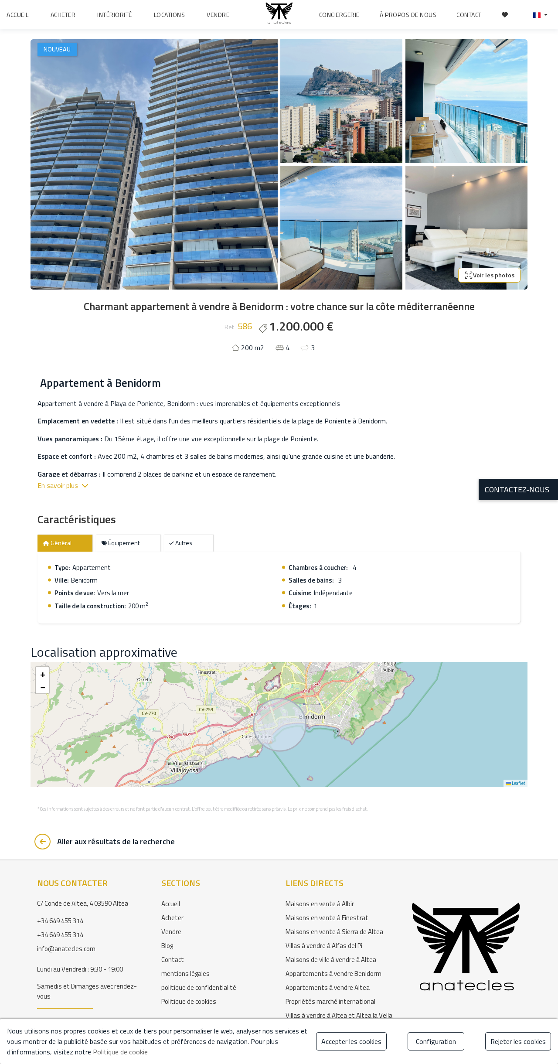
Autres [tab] (183, 542)
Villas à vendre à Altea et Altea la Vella (339, 1015)
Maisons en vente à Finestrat (327, 918)
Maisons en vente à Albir (320, 904)
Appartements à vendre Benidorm (333, 974)
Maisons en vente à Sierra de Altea (334, 932)
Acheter (172, 918)
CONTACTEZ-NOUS (517, 489)
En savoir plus (57, 485)
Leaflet (518, 783)
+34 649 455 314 (60, 921)
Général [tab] (60, 542)
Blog (167, 946)
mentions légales (185, 974)
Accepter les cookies (351, 1041)
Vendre (171, 932)
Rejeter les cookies (518, 1041)
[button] (540, 14)
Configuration (436, 1041)
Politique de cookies (188, 1001)
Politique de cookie (120, 1052)
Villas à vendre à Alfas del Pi (324, 946)
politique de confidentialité (198, 987)
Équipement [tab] (123, 542)
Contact (172, 960)
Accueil (170, 904)
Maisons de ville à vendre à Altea (331, 960)
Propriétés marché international (330, 1001)
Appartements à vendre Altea (328, 987)
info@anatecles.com (66, 949)
